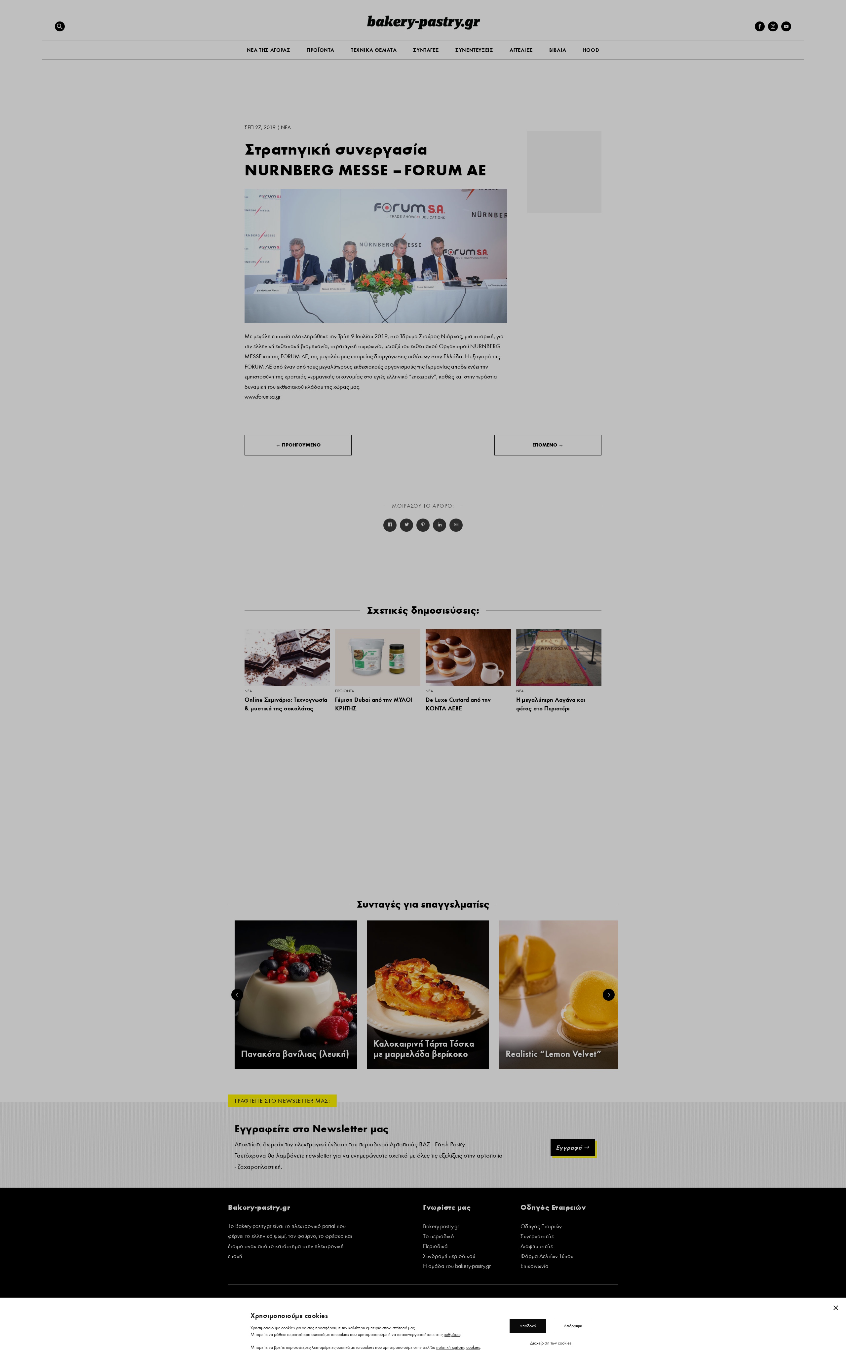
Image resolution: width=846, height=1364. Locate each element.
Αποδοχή (527, 1325)
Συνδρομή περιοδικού (449, 1257)
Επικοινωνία (534, 1267)
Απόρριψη (573, 1325)
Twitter (406, 525)
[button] (60, 26)
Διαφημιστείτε (536, 1247)
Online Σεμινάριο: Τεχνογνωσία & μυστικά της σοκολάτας (286, 704)
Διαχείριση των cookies (550, 1343)
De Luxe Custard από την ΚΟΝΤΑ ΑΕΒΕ (458, 704)
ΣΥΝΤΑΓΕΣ (426, 50)
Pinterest (423, 525)
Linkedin (439, 525)
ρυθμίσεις (452, 1334)
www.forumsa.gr (263, 396)
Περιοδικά (435, 1247)
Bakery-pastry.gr (441, 1227)
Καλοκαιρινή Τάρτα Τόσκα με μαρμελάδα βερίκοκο (423, 1049)
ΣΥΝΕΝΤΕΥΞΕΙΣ (474, 50)
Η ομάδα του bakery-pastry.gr (457, 1267)
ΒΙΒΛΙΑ (557, 50)
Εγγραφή (569, 1147)
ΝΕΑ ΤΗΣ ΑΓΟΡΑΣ (268, 50)
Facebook (390, 525)
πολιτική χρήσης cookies (458, 1347)
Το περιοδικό (438, 1237)
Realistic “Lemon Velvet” (553, 1054)
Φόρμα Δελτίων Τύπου (546, 1257)
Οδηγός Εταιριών (541, 1227)
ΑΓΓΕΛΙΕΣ (521, 50)
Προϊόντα (344, 691)
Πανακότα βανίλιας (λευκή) (295, 1054)
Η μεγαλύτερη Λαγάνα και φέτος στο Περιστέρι (550, 704)
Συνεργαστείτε (537, 1237)
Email (456, 525)
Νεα (286, 127)
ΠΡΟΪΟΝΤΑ (320, 50)
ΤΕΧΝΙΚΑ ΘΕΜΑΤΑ (374, 50)
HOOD (591, 50)
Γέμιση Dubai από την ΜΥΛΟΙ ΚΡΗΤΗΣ (373, 704)
